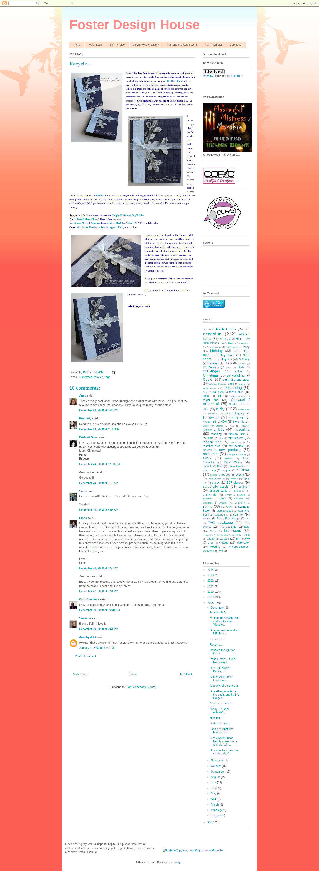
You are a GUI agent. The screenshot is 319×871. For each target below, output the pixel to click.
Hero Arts (238, 421)
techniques (232, 530)
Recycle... (216, 644)
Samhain (233, 478)
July (214, 782)
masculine (242, 429)
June (214, 788)
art (237, 338)
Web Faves (95, 44)
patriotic (207, 466)
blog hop (226, 359)
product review (236, 466)
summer (238, 514)
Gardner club (237, 404)
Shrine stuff (210, 494)
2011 (210, 586)
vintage (223, 542)
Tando (213, 531)
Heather (171, 81)
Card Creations (89, 599)
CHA (228, 367)
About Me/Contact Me (146, 44)
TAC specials (228, 526)
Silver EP (131, 223)
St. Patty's (227, 506)
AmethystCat (87, 637)
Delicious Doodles (217, 384)
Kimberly (85, 418)
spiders (241, 503)
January (216, 815)
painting (229, 458)
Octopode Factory (236, 454)
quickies (243, 470)
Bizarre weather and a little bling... (223, 632)
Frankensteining (237, 396)
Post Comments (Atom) (141, 687)
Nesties (207, 450)
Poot (220, 466)
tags (107, 377)
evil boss (218, 391)
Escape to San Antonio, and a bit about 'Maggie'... (225, 621)
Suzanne (85, 618)
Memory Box (237, 433)
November (218, 760)
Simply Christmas (121, 215)
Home (77, 44)
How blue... (217, 717)
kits (232, 425)
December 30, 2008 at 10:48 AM (99, 610)
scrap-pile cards (216, 486)
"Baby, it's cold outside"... (219, 710)
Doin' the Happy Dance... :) (220, 669)
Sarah (83, 491)
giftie (206, 409)
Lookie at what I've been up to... (221, 730)
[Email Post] (113, 372)
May (214, 793)
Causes (242, 363)
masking (216, 434)
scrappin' (244, 486)
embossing (233, 388)
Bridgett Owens (89, 437)
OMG (207, 458)
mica (221, 438)
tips (247, 534)
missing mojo (212, 442)
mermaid (208, 438)
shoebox (239, 490)
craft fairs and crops (236, 379)
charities (238, 371)
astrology (245, 343)
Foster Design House (134, 24)
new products (230, 450)
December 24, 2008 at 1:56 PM (98, 568)
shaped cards (218, 490)
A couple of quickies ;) (224, 685)
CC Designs (211, 367)
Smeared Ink (225, 503)
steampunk (221, 514)
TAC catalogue (220, 522)
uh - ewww (243, 538)
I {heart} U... (217, 639)
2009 (210, 597)
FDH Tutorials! (213, 44)
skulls (223, 498)
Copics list (236, 44)
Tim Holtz (236, 535)
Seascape (95, 223)
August (216, 777)
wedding (215, 546)
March (215, 804)
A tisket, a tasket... (222, 703)
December (218, 607)
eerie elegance (211, 388)
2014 (210, 569)
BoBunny (244, 359)
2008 (210, 602)
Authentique (232, 347)
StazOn (99, 195)
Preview (208, 75)
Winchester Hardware (88, 227)
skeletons (207, 498)
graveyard (213, 413)
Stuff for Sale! (117, 44)
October (216, 766)
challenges (211, 371)
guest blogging (234, 413)
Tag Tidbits (138, 215)
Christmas (85, 377)
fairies (206, 395)
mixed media (238, 442)
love (221, 429)
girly (220, 408)
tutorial (211, 538)
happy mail (209, 421)
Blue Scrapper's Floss (112, 227)
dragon (242, 384)
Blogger (177, 862)
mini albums (235, 438)
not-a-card (211, 454)
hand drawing (237, 417)
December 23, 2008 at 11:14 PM (99, 429)
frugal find (210, 400)
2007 (210, 822)
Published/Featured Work (182, 44)
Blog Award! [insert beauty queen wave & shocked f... (223, 741)
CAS (229, 363)
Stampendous (224, 510)
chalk (241, 367)
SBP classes (235, 482)
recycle (98, 377)
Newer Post (80, 674)
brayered (212, 363)
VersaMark (116, 223)
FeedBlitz (237, 75)
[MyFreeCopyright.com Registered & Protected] (193, 850)
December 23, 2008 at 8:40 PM (98, 410)
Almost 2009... (219, 612)
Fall (218, 395)
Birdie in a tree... (220, 723)
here (95, 547)
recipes (225, 474)
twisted (224, 538)
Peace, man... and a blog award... (222, 660)
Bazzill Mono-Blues (87, 219)
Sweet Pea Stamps (228, 518)
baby (246, 347)
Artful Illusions (229, 343)
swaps (207, 518)
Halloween (211, 417)
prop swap (209, 470)
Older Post (185, 674)
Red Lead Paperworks (214, 478)
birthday (216, 351)
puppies (226, 470)
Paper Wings (233, 462)
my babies (236, 445)
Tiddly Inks (222, 535)
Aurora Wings (214, 347)
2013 (210, 575)
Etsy (205, 392)
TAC (247, 518)
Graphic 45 (244, 410)
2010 (210, 591)
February (217, 810)
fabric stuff (236, 392)
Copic (207, 379)
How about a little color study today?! (224, 752)
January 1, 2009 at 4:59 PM (96, 647)
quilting (213, 475)
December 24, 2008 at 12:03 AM (99, 464)
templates (208, 535)
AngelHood (225, 339)
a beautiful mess (224, 329)
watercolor (243, 542)
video (210, 543)
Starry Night (81, 223)
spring (207, 506)
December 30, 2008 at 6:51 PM (98, 629)
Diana (180, 81)
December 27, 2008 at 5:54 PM (98, 591)
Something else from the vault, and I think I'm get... (224, 695)
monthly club (211, 445)
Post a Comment (85, 656)
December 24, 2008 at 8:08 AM (98, 509)
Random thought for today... (222, 651)
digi (232, 383)
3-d (204, 329)
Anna (82, 395)
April (214, 799)
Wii (221, 550)
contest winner (236, 375)
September (218, 771)
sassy (216, 482)
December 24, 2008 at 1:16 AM (98, 483)
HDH (224, 421)
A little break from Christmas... (221, 678)
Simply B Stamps (235, 495)
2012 (210, 580)
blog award (227, 355)
